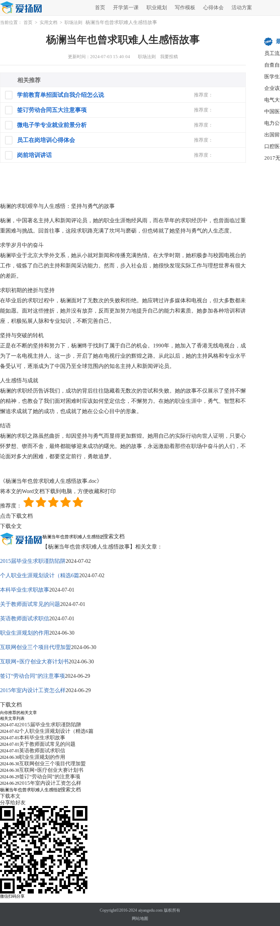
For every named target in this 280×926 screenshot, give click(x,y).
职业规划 (156, 7)
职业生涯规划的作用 (24, 633)
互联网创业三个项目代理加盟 (35, 647)
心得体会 (213, 7)
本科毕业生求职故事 (24, 590)
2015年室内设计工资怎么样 (33, 690)
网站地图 (140, 918)
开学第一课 (126, 7)
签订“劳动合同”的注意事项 (32, 676)
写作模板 (185, 7)
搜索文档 (114, 536)
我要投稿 (169, 56)
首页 (100, 7)
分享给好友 (13, 802)
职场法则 (73, 22)
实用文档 (48, 22)
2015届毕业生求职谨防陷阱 (33, 561)
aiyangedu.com (150, 910)
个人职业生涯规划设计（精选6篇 (39, 575)
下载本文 (10, 796)
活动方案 (242, 7)
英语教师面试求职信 (24, 618)
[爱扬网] (21, 8)
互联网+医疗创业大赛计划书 (34, 661)
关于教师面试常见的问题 (30, 604)
